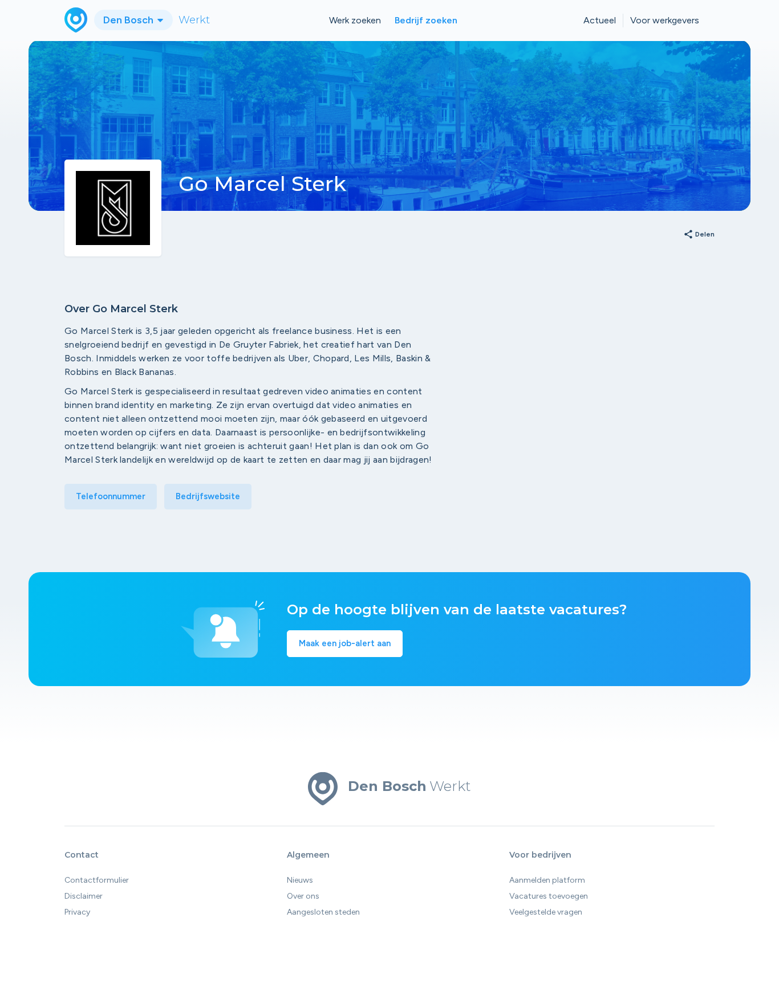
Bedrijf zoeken (426, 20)
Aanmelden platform (547, 880)
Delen (699, 234)
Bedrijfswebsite (208, 496)
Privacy (77, 912)
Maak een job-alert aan (345, 643)
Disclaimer (83, 896)
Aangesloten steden (323, 912)
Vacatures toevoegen (548, 896)
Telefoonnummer (110, 496)
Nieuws (300, 880)
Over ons (303, 896)
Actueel (599, 20)
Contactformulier (96, 880)
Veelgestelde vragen (545, 912)
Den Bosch (129, 20)
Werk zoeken (355, 20)
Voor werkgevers (664, 20)
